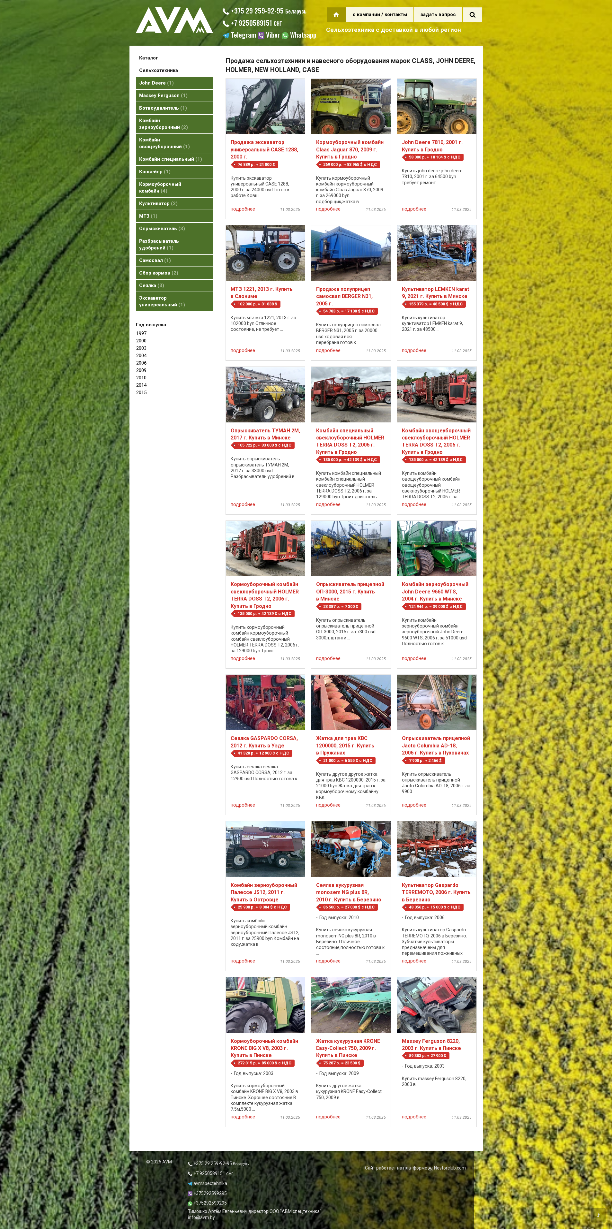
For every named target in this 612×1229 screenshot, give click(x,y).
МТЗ (147, 216)
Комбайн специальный (169, 159)
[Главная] (174, 31)
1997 (141, 333)
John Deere (155, 83)
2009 (141, 370)
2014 (141, 385)
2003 (141, 348)
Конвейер (154, 172)
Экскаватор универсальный (161, 301)
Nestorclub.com (450, 1167)
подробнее (243, 209)
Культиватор (157, 203)
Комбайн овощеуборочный (163, 143)
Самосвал (154, 260)
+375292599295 (209, 1193)
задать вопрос (438, 14)
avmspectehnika (209, 1183)
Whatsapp (302, 35)
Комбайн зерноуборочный (162, 124)
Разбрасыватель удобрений (159, 244)
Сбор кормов (157, 273)
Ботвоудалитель (162, 108)
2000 (141, 341)
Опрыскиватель (161, 228)
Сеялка (150, 285)
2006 (141, 363)
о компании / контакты (380, 14)
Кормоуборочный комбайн (160, 187)
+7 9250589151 (255, 23)
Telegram (242, 35)
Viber (272, 35)
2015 (141, 392)
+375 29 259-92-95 (267, 10)
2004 (141, 355)
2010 (141, 378)
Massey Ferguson (162, 95)
